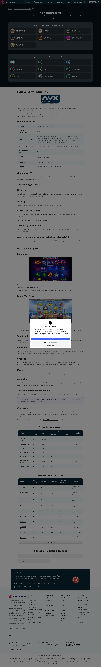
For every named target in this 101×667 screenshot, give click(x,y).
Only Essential (51, 345)
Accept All (50, 339)
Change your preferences (50, 342)
